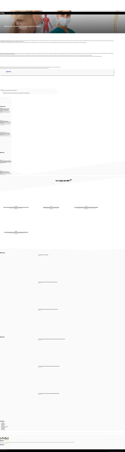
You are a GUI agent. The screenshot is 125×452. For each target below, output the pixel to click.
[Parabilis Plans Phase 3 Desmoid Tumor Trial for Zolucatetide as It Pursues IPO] (19, 321)
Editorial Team (23, 29)
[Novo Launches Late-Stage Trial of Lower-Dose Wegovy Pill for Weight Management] (5, 139)
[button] (124, 13)
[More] (70, 34)
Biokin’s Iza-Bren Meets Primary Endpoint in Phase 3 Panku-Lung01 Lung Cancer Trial (16, 207)
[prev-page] (61, 235)
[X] (122, 13)
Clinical (17, 23)
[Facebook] (120, 13)
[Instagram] (1, 446)
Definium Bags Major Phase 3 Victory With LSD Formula (51, 207)
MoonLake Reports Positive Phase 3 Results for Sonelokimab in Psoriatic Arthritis (16, 232)
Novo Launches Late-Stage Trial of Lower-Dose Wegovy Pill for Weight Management (5, 134)
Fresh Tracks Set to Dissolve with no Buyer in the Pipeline (9, 90)
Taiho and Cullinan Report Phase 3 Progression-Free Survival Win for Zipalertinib (86, 207)
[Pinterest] (65, 34)
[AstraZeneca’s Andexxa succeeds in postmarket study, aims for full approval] (19, 294)
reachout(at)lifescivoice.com (6, 443)
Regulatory (1, 120)
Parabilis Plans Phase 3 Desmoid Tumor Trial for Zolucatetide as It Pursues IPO (48, 309)
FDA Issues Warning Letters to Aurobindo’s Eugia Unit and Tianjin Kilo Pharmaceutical (5, 122)
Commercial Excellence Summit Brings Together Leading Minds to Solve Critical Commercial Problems (5, 162)
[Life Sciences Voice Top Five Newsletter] (19, 267)
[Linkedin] (121, 13)
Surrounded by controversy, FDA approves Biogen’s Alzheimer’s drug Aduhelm (5, 172)
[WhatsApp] (67, 34)
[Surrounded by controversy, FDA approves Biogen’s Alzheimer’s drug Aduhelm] (5, 167)
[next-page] (63, 235)
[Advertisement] (57, 37)
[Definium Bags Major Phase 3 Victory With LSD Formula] (51, 195)
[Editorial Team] (20, 29)
